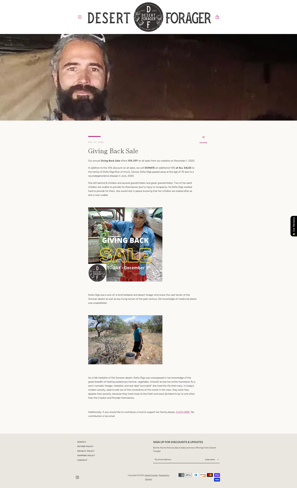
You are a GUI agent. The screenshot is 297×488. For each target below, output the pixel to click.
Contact (82, 460)
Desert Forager (151, 475)
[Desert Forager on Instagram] (77, 477)
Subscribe (210, 460)
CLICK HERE (183, 412)
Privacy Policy (86, 451)
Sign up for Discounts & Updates (178, 442)
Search (81, 442)
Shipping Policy (86, 455)
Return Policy (85, 446)
